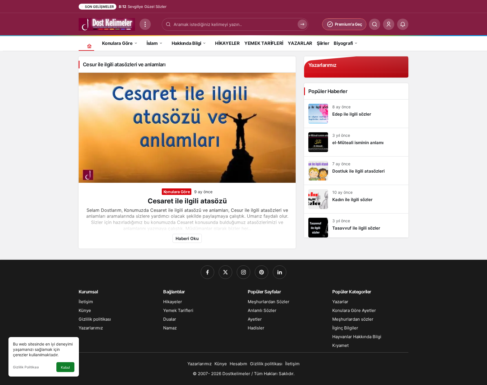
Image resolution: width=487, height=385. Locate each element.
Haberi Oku (187, 238)
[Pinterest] (261, 272)
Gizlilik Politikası (26, 367)
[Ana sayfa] (89, 46)
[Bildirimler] (402, 24)
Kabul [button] (65, 367)
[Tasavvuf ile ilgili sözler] (356, 225)
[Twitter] (225, 272)
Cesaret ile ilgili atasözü (187, 201)
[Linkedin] (279, 272)
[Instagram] (243, 272)
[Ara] (374, 24)
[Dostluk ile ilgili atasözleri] (356, 171)
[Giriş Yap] (388, 24)
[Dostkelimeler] (107, 24)
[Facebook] (207, 272)
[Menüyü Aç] (145, 24)
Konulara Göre (176, 191)
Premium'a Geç (348, 24)
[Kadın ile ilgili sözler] (356, 199)
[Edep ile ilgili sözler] (356, 114)
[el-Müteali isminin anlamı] (356, 142)
